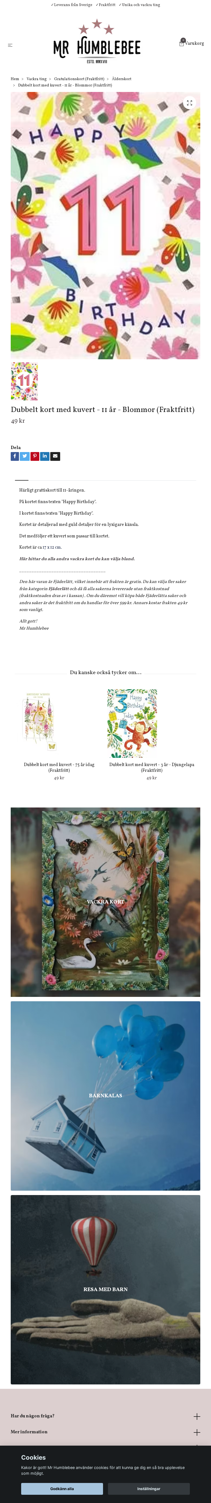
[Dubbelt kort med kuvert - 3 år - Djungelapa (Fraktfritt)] (151, 723)
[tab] (22, 476)
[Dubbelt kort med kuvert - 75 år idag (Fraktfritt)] (59, 723)
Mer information (29, 1432)
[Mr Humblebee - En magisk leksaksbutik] (97, 44)
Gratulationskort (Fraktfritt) (79, 79)
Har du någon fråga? (32, 1416)
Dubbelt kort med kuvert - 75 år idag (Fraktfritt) (59, 768)
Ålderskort (121, 79)
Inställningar (148, 1489)
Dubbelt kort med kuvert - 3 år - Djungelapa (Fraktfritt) (151, 768)
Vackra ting (37, 79)
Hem (15, 79)
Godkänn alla (62, 1489)
